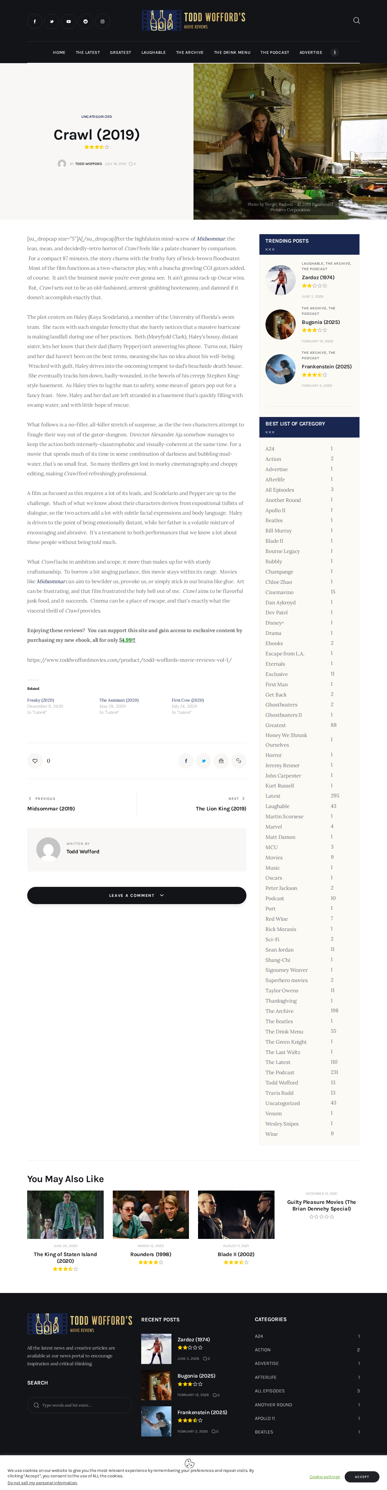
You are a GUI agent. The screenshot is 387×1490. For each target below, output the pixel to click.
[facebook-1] (34, 21)
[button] (38, 761)
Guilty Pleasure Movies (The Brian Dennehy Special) (321, 1205)
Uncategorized (96, 117)
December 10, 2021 (321, 1193)
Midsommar (211, 238)
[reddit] (85, 21)
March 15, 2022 (151, 1246)
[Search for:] (79, 1405)
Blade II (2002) (236, 1254)
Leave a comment (132, 895)
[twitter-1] (51, 21)
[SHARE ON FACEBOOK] (186, 760)
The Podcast (314, 269)
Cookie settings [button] (325, 1476)
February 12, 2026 (317, 341)
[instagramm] (102, 21)
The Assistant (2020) (118, 700)
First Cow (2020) (187, 700)
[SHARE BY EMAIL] (221, 760)
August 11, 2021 (236, 1246)
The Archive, (338, 263)
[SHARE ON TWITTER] (203, 760)
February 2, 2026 (317, 385)
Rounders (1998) (150, 1254)
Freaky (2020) (40, 700)
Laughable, (314, 263)
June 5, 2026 (313, 296)
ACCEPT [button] (362, 1477)
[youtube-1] (68, 21)
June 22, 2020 (65, 1246)
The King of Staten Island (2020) (65, 1257)
